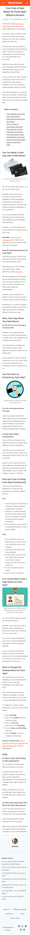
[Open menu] (27, 3)
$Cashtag (19, 272)
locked (25, 230)
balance (13, 473)
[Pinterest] (24, 929)
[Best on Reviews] (15, 3)
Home (23, 914)
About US (6, 909)
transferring (18, 69)
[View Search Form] (3, 2)
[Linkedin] (20, 929)
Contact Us (9, 914)
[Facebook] (19, 926)
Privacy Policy (15, 918)
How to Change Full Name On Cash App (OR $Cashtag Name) (15, 743)
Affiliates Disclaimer (20, 909)
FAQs (8, 145)
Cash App (15, 708)
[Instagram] (25, 926)
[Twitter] (22, 926)
